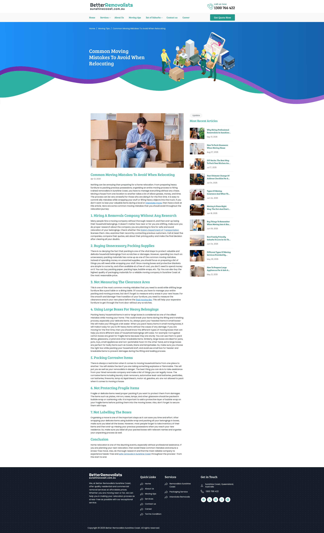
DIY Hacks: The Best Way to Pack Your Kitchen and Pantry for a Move (218, 162)
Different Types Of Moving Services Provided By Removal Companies (219, 253)
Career (186, 17)
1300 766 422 (212, 491)
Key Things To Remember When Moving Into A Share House (219, 223)
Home (92, 17)
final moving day (144, 299)
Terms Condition (153, 514)
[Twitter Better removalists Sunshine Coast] (209, 499)
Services (104, 17)
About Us (119, 17)
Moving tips (135, 17)
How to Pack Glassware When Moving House (217, 146)
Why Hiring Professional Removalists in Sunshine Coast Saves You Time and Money (218, 131)
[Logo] (111, 6)
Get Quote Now (222, 17)
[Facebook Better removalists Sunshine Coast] (203, 499)
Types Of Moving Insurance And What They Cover (219, 192)
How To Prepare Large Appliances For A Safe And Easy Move (219, 269)
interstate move (154, 202)
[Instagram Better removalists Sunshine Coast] (221, 499)
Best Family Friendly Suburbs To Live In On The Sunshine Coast (218, 238)
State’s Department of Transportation (159, 230)
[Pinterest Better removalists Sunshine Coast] (227, 499)
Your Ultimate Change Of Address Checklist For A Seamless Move (218, 177)
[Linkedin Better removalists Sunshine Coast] (215, 499)
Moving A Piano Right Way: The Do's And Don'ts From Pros (218, 208)
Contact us (172, 17)
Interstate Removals (179, 496)
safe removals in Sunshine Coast (135, 454)
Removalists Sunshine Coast (180, 485)
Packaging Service (178, 491)
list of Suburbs (153, 17)
